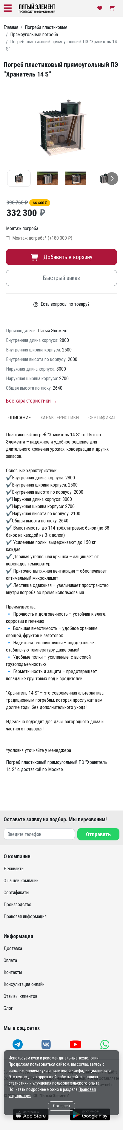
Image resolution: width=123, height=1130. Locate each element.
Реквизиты (14, 868)
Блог (8, 1008)
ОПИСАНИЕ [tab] (19, 417)
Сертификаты (16, 892)
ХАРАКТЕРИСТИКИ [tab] (59, 417)
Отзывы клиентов (20, 996)
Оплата (10, 960)
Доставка (13, 948)
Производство (17, 904)
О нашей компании (21, 880)
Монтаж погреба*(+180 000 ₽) (42, 238)
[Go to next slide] (111, 178)
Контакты (13, 972)
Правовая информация (25, 916)
